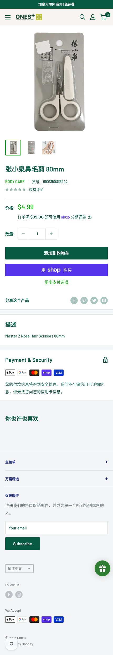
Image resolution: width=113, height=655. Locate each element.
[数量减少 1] (23, 233)
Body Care (14, 181)
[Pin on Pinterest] (84, 300)
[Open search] (82, 17)
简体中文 (15, 568)
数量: (9, 233)
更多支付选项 (56, 282)
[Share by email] (104, 300)
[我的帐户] (92, 17)
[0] (103, 17)
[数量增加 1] (51, 233)
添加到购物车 (56, 253)
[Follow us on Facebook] (9, 594)
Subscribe (22, 543)
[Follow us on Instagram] (19, 594)
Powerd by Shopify (19, 644)
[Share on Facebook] (74, 300)
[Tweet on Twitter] (94, 300)
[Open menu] (8, 17)
